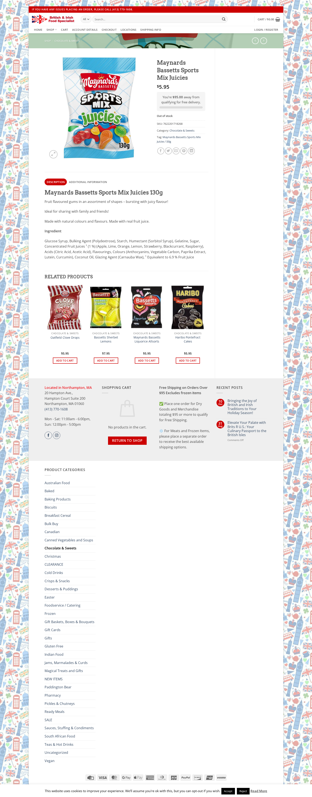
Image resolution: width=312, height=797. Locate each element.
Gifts (48, 638)
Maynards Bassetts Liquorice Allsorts (147, 339)
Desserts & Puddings (61, 589)
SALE (48, 720)
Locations (128, 30)
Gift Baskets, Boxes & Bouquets (69, 622)
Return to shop (127, 440)
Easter (50, 597)
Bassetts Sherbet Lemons (106, 339)
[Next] (206, 328)
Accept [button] (228, 791)
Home (38, 30)
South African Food (60, 736)
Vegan (50, 760)
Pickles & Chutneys (60, 703)
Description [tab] (56, 182)
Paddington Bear (58, 687)
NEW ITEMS (54, 679)
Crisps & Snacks (57, 581)
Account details (85, 30)
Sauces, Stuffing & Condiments (69, 728)
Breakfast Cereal (58, 515)
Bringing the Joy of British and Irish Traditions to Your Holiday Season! (242, 407)
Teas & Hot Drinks (59, 744)
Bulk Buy (51, 523)
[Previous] (47, 328)
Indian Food (54, 654)
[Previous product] (263, 40)
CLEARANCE (54, 564)
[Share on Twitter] (168, 150)
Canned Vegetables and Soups (69, 540)
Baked (49, 491)
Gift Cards (52, 630)
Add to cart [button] (65, 360)
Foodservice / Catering (62, 605)
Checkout (109, 30)
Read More (258, 791)
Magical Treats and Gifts (64, 670)
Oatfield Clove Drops (65, 338)
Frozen (50, 613)
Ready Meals (55, 711)
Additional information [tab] (88, 182)
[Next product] (255, 40)
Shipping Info (150, 30)
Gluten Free (54, 646)
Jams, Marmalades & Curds (66, 662)
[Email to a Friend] (176, 150)
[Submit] (223, 19)
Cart (64, 30)
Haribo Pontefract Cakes (187, 339)
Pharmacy (53, 695)
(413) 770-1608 (56, 409)
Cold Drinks (54, 572)
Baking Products (58, 499)
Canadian (52, 531)
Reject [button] (243, 791)
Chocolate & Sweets (67, 40)
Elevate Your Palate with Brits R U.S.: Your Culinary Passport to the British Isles (247, 429)
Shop (50, 30)
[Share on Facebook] (160, 150)
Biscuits (51, 507)
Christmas (53, 556)
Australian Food (57, 483)
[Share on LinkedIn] (191, 150)
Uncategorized (56, 752)
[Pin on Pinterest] (183, 150)
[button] (269, 19)
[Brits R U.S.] (53, 19)
